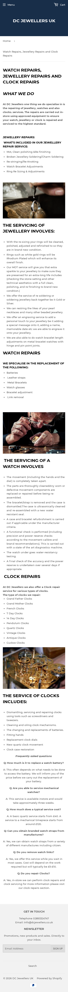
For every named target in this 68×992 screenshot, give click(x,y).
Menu (11, 4)
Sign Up (58, 948)
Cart (62, 4)
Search (32, 965)
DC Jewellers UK (34, 20)
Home (7, 40)
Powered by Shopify (49, 978)
